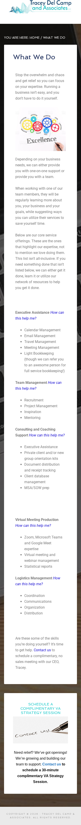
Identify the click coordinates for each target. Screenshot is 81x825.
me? (47, 525)
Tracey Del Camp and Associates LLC (40, 6)
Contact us (42, 650)
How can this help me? (47, 435)
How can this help (29, 525)
